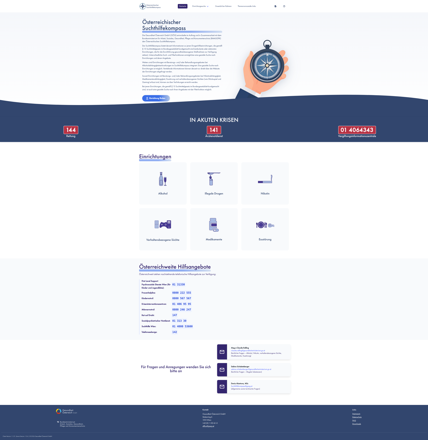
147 (174, 315)
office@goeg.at (208, 426)
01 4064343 (357, 130)
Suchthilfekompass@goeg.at (241, 386)
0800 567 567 (181, 298)
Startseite (182, 6)
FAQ (354, 420)
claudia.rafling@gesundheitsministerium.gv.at (248, 350)
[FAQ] (284, 6)
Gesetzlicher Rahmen (223, 6)
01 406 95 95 (181, 304)
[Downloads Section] (275, 6)
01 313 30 (179, 320)
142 (174, 332)
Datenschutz (357, 417)
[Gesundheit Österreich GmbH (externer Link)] (71, 411)
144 (71, 130)
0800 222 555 (181, 292)
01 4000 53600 (182, 326)
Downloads (356, 424)
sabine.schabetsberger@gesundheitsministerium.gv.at (251, 369)
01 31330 (178, 284)
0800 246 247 (181, 309)
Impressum (356, 414)
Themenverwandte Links (247, 6)
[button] (156, 98)
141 (214, 130)
